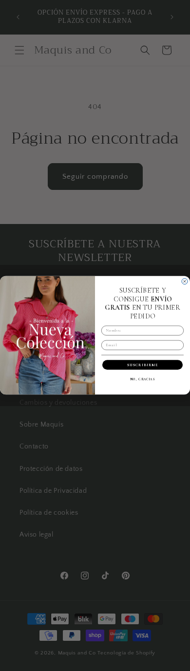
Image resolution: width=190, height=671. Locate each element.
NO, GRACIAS (142, 379)
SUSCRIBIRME (142, 365)
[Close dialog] (185, 281)
